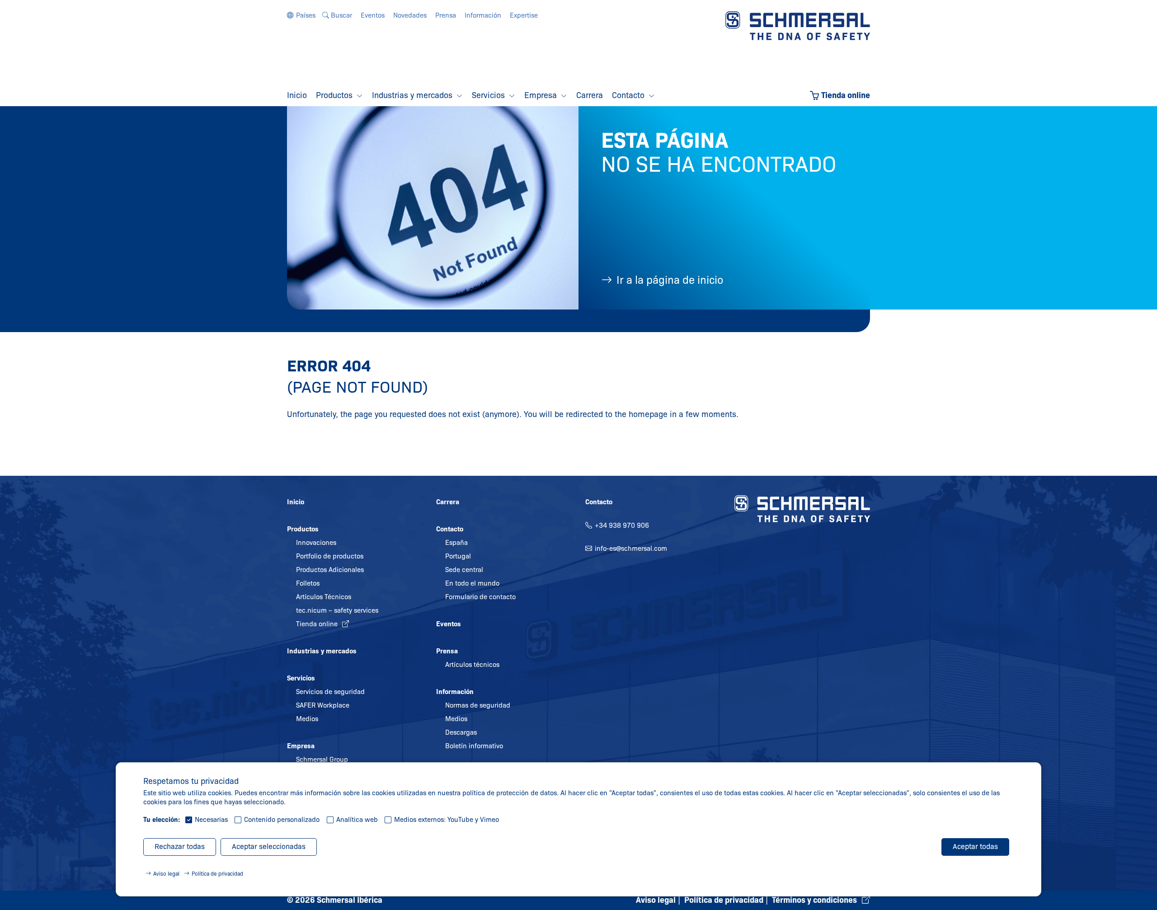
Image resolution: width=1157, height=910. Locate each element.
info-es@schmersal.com (631, 548)
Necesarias (211, 820)
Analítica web (357, 820)
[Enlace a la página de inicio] (797, 25)
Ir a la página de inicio (669, 279)
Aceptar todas (975, 846)
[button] (301, 15)
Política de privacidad (217, 873)
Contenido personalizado (282, 820)
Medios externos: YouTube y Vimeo (446, 820)
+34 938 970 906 (622, 525)
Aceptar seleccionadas (269, 846)
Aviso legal (166, 873)
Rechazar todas (180, 846)
